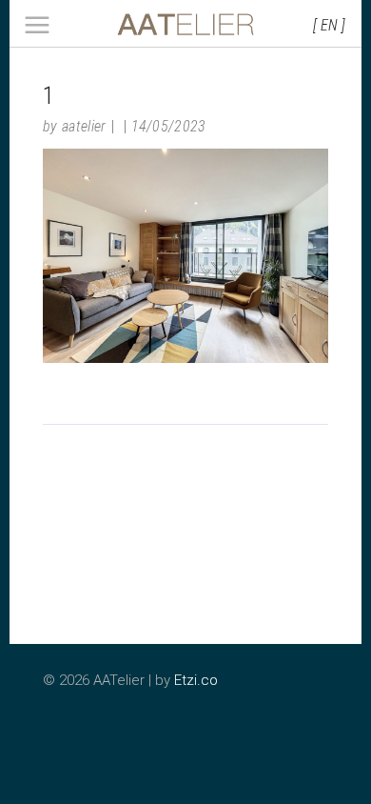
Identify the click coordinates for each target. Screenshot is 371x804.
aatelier (84, 126)
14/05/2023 (168, 126)
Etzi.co (196, 680)
